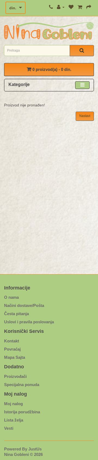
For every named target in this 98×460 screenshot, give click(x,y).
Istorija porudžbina (22, 412)
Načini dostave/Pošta (24, 305)
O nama (11, 297)
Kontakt (11, 341)
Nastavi (84, 116)
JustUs (35, 449)
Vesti (8, 428)
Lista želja (13, 420)
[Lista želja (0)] (71, 7)
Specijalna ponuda (21, 384)
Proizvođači (15, 376)
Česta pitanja (16, 313)
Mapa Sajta (14, 357)
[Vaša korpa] (80, 7)
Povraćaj (12, 349)
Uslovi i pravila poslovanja (29, 321)
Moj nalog (13, 403)
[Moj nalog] (61, 7)
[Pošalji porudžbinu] (88, 7)
